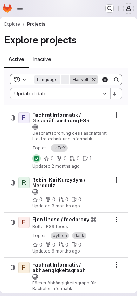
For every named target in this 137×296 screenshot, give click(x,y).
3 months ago (66, 205)
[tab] (16, 59)
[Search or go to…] (109, 8)
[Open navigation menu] (20, 8)
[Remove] (94, 79)
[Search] (116, 79)
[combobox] (60, 93)
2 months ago (66, 166)
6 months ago (66, 251)
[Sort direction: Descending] (116, 93)
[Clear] (105, 79)
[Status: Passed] (36, 158)
